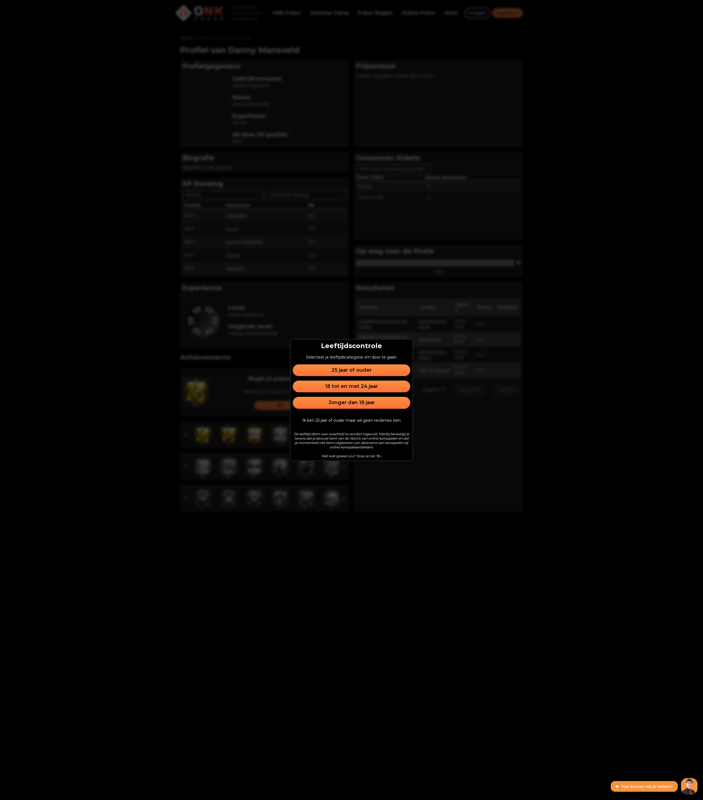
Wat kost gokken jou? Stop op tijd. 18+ (352, 456)
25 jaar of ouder (351, 370)
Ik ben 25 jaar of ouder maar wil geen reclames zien (351, 420)
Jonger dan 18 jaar (351, 403)
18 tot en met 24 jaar (351, 386)
